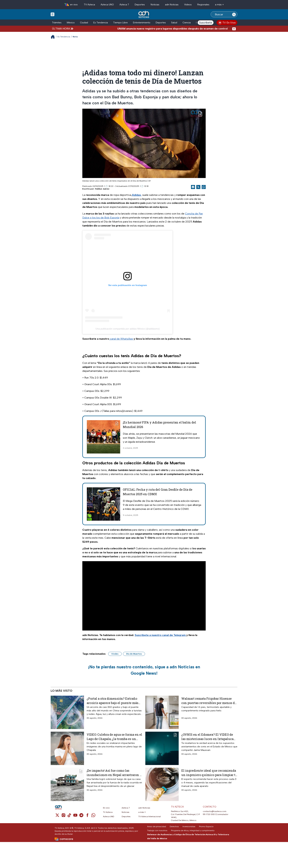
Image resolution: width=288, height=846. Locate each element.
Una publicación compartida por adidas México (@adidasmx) (128, 328)
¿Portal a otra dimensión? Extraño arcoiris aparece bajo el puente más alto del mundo (112, 700)
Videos (188, 4)
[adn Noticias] (144, 14)
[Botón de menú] (52, 14)
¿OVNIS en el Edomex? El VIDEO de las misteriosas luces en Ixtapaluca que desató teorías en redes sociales (207, 736)
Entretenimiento (141, 22)
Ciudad (84, 22)
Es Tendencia (100, 22)
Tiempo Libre (120, 22)
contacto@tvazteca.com (214, 811)
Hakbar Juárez (102, 189)
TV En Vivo (229, 22)
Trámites (57, 22)
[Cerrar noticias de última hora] (234, 28)
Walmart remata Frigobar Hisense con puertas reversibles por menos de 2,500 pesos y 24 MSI (208, 700)
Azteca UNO (107, 4)
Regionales (203, 4)
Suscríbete (205, 22)
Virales (114, 654)
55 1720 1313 (208, 814)
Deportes (140, 4)
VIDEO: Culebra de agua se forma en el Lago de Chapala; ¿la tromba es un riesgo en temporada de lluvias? (114, 736)
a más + (219, 4)
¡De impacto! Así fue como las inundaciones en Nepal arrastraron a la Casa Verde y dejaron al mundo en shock (114, 772)
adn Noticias (171, 4)
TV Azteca (89, 4)
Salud (174, 22)
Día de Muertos (134, 654)
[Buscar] (234, 14)
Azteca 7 (124, 4)
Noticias (155, 4)
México (71, 22)
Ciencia (186, 22)
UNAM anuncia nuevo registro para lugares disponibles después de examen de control (153, 28)
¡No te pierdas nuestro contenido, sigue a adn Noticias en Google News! (144, 670)
